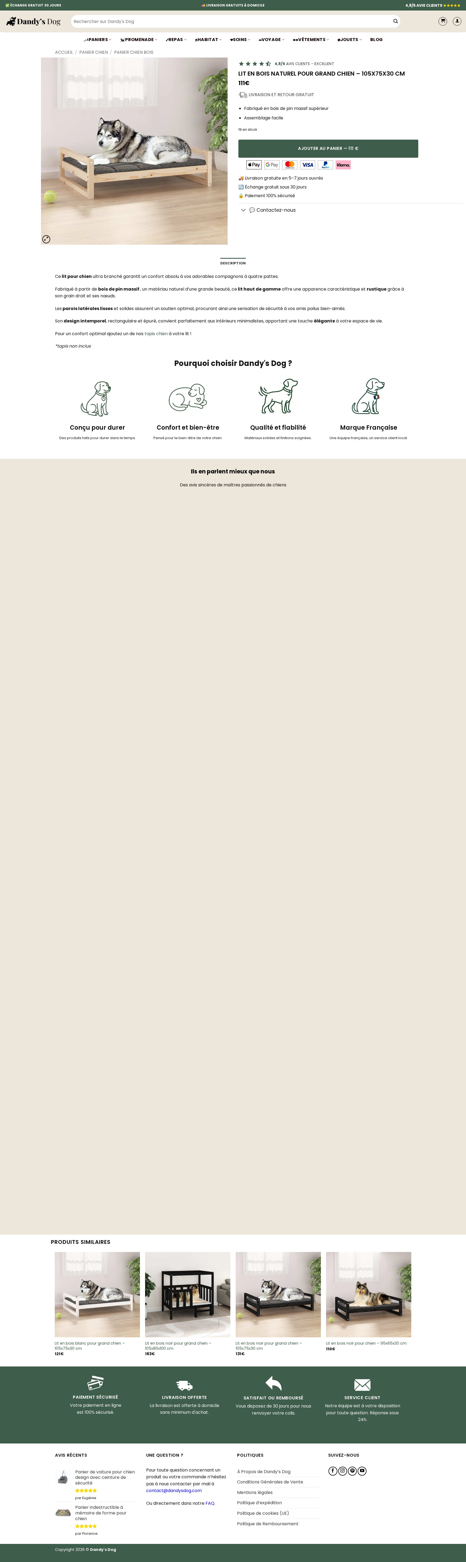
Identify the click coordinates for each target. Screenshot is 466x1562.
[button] (457, 21)
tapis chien (156, 334)
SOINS (240, 39)
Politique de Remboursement (268, 1524)
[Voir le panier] (442, 21)
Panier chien (93, 52)
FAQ (209, 1503)
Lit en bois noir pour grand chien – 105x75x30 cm (269, 1346)
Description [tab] (233, 263)
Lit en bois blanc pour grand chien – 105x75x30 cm (90, 1346)
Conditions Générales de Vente (270, 1482)
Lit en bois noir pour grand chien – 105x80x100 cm (178, 1346)
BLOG (376, 39)
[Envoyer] (395, 21)
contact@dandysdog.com (174, 1490)
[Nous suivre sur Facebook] (332, 1471)
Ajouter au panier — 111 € (328, 148)
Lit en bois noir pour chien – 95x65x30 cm (366, 1343)
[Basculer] (243, 210)
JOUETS (349, 39)
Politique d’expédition (259, 1503)
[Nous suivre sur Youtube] (362, 1471)
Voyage (271, 39)
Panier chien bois (133, 52)
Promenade (139, 39)
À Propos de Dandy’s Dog (263, 1472)
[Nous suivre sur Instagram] (342, 1471)
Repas (176, 39)
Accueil (64, 52)
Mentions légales (255, 1492)
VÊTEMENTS (311, 39)
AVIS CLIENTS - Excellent (304, 63)
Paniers (98, 39)
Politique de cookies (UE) (263, 1513)
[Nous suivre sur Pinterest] (352, 1471)
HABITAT (208, 39)
